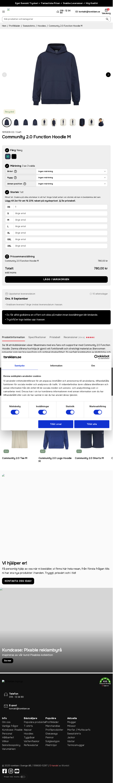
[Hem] (18, 11)
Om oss (6, 722)
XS (8, 207)
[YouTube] (16, 771)
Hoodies (42, 26)
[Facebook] (4, 771)
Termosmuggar (76, 745)
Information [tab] (56, 365)
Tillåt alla (92, 424)
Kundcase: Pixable (12, 729)
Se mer (7, 660)
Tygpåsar (29, 737)
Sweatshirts (29, 26)
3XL (9, 246)
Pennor (49, 737)
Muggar (71, 722)
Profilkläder (14, 26)
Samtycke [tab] (20, 365)
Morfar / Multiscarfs (78, 729)
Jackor (71, 737)
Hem (4, 26)
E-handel (54, 765)
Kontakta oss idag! (18, 581)
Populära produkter (35, 722)
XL (8, 233)
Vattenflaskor (32, 741)
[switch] (42, 412)
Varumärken (9, 749)
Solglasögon (52, 741)
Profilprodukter (54, 729)
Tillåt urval (56, 424)
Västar (71, 741)
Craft (18, 132)
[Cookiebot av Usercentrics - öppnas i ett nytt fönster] (96, 357)
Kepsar (28, 729)
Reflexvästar (31, 745)
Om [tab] (93, 365)
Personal (7, 733)
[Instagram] (10, 771)
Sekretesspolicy (11, 745)
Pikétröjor (51, 745)
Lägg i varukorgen (56, 279)
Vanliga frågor (10, 725)
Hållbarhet (8, 737)
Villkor (5, 741)
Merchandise (52, 725)
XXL (9, 239)
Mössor (71, 725)
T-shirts (28, 725)
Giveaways (51, 733)
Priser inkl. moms (11, 777)
